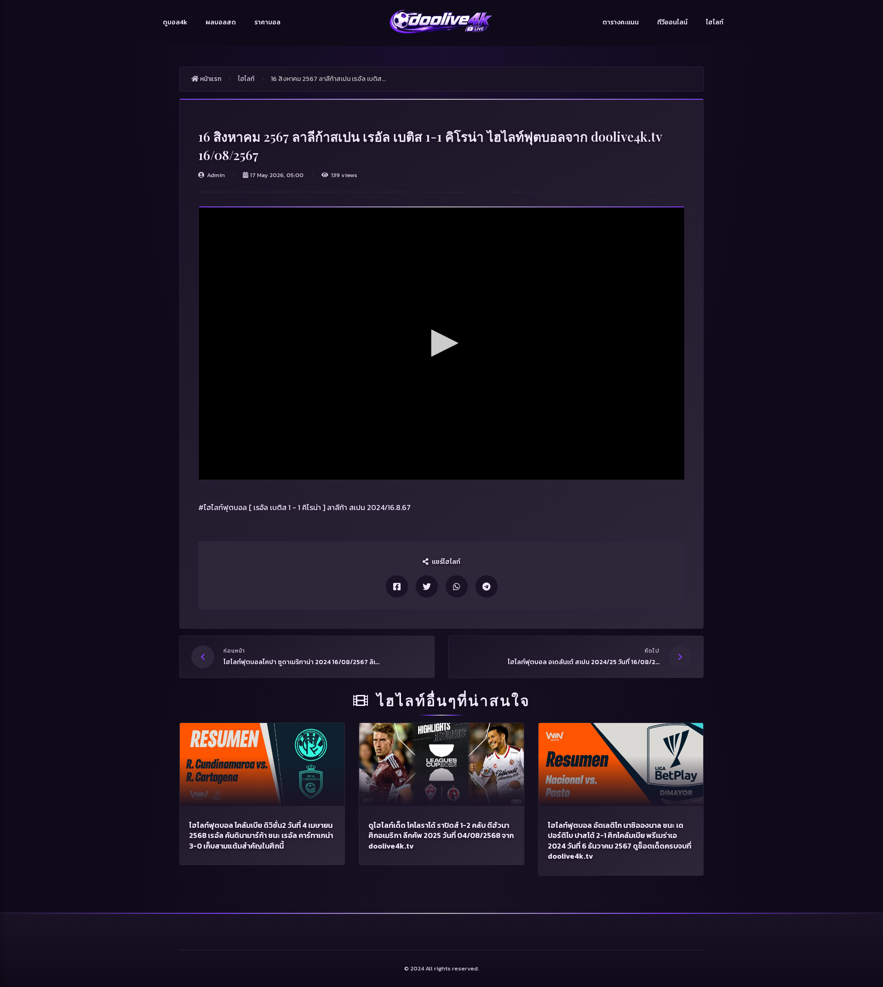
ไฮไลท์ (714, 22)
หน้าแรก (210, 79)
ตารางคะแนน (620, 22)
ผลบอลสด (221, 22)
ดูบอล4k (175, 22)
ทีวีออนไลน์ (672, 22)
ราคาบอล (267, 22)
